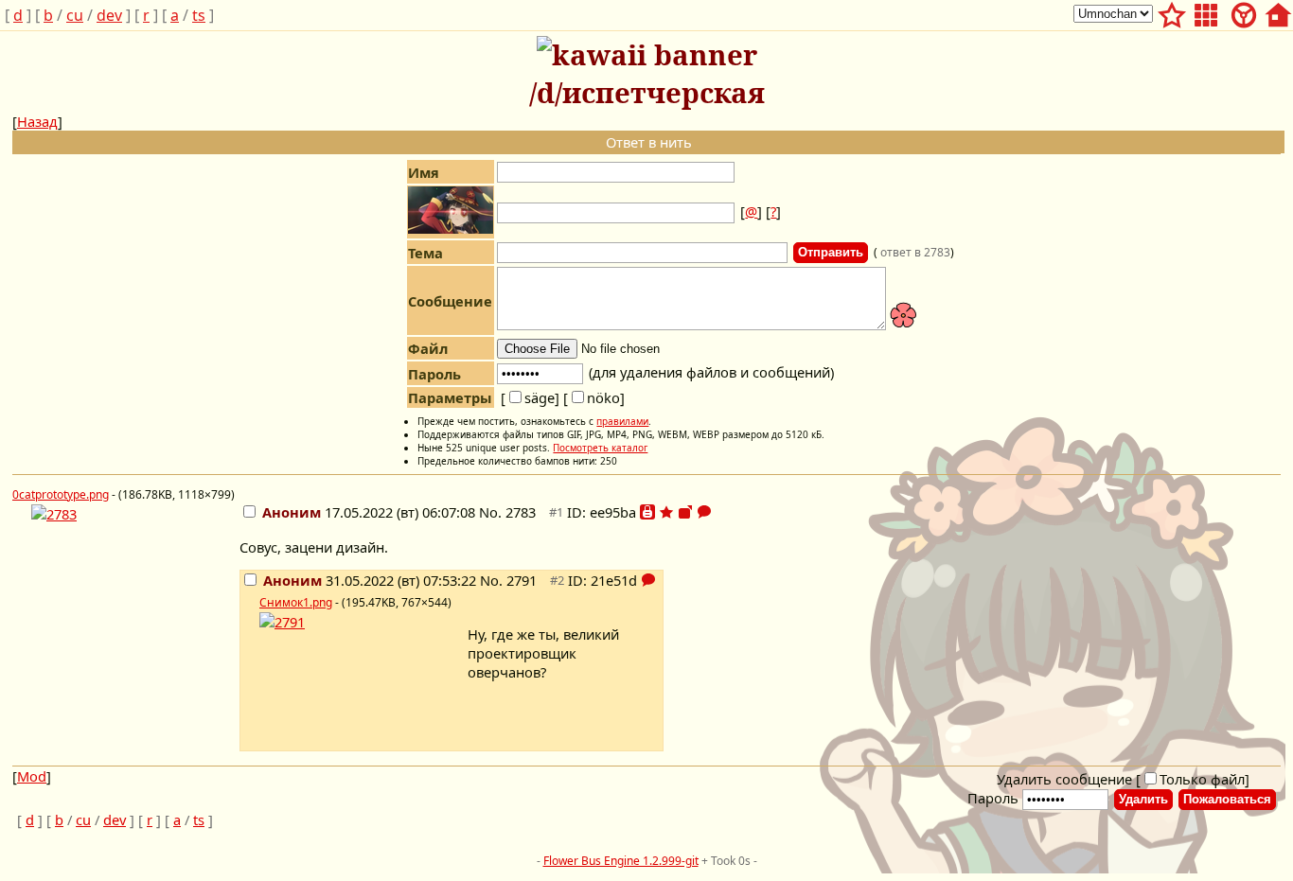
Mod (31, 775)
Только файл (1202, 778)
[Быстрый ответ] (704, 512)
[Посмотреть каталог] (1206, 12)
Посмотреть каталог (600, 447)
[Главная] (1278, 12)
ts (198, 15)
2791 (521, 580)
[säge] (530, 397)
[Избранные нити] (1172, 12)
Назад (37, 121)
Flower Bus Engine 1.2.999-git (621, 861)
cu (74, 15)
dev (109, 15)
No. (492, 511)
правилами (622, 421)
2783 (520, 511)
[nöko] (594, 397)
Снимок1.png (295, 602)
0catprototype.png (60, 494)
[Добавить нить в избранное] (666, 512)
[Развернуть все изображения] (685, 512)
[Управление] (1244, 12)
